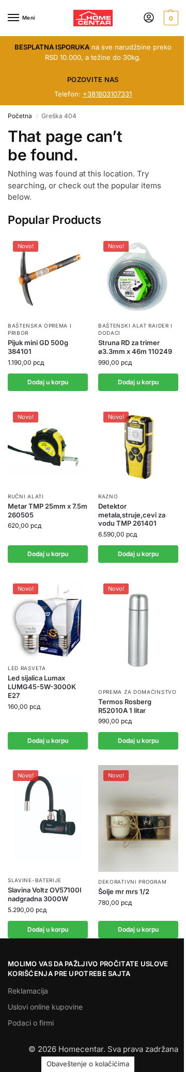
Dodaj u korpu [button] (47, 382)
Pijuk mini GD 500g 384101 (38, 346)
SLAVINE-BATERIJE (34, 880)
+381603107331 (107, 94)
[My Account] (149, 18)
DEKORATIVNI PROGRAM (132, 882)
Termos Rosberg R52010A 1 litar (124, 705)
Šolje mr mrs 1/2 (123, 891)
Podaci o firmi (31, 1022)
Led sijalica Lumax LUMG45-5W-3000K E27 (42, 687)
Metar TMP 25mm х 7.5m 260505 (47, 510)
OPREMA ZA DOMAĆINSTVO (137, 692)
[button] (169, 18)
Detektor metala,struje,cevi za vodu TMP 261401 (131, 515)
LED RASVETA (27, 668)
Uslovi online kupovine (45, 1006)
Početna (20, 116)
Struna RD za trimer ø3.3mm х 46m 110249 (135, 346)
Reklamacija (28, 990)
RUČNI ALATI (26, 496)
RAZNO (108, 496)
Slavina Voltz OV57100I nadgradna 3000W (45, 894)
